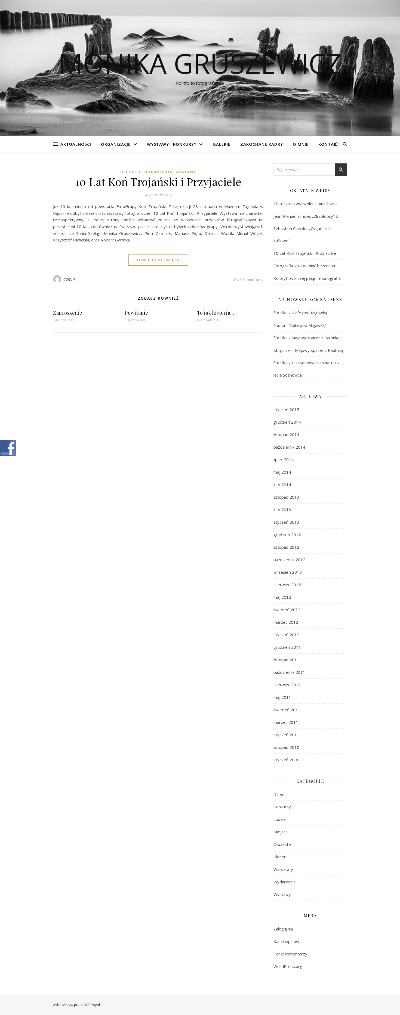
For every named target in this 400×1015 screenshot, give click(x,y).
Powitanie (136, 312)
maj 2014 (282, 472)
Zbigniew (282, 350)
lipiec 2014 (283, 459)
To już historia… (215, 312)
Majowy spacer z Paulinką (315, 337)
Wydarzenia (158, 172)
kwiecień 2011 (286, 709)
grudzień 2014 (287, 422)
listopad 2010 (286, 747)
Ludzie (279, 819)
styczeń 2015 (286, 409)
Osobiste (130, 172)
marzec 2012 (285, 622)
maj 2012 (282, 597)
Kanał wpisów (286, 941)
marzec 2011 (285, 722)
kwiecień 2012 (286, 609)
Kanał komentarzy (290, 954)
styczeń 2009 (286, 759)
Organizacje (116, 144)
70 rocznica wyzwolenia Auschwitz (305, 203)
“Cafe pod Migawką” (309, 312)
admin (69, 279)
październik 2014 (289, 447)
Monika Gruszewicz (200, 63)
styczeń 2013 (286, 522)
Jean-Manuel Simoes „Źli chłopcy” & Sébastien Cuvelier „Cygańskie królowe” (306, 228)
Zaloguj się (283, 929)
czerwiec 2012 (287, 584)
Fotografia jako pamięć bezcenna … (306, 265)
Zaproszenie (67, 312)
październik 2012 (289, 559)
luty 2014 (282, 484)
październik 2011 (289, 672)
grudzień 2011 (287, 647)
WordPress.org (287, 966)
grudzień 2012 (287, 534)
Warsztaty (283, 869)
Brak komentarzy (248, 279)
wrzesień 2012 (287, 572)
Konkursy (282, 806)
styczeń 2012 (286, 634)
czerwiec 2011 (287, 684)
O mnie (301, 144)
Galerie (221, 144)
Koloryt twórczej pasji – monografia (307, 278)
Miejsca (280, 831)
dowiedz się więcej (158, 259)
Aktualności (75, 144)
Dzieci (279, 794)
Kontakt (329, 144)
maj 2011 (282, 697)
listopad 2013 (286, 497)
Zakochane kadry (261, 144)
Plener (279, 856)
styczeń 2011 (286, 734)
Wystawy (186, 172)
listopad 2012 (286, 547)
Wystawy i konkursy (171, 144)
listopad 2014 (286, 434)
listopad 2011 (286, 659)
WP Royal (92, 1004)
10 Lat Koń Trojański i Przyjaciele (158, 181)
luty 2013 (282, 509)
